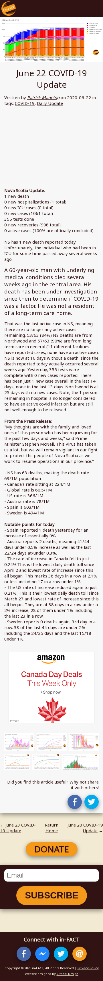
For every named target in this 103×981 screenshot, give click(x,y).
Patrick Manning (43, 97)
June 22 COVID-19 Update (51, 78)
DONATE (51, 849)
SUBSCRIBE (51, 895)
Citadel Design (67, 974)
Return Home (51, 827)
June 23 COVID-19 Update (18, 827)
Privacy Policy (88, 968)
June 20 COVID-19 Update (85, 827)
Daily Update (50, 103)
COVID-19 (25, 103)
